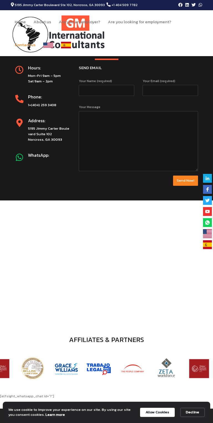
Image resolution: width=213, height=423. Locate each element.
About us (42, 22)
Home (20, 22)
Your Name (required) (95, 81)
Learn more (55, 414)
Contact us (25, 44)
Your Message (89, 107)
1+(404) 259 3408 (42, 105)
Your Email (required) (159, 81)
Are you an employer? (79, 22)
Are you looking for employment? (139, 22)
